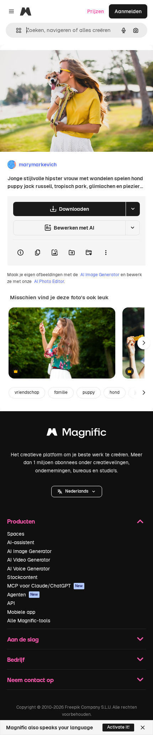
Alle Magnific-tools (28, 620)
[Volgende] (143, 343)
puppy (89, 392)
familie (61, 392)
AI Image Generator (100, 275)
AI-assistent (20, 542)
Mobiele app (21, 612)
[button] (76, 491)
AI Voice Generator (28, 568)
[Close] (142, 727)
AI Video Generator (28, 560)
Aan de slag (23, 639)
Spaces (15, 534)
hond (115, 392)
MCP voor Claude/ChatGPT (45, 586)
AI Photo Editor (49, 281)
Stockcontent (22, 577)
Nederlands (76, 491)
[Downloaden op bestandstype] (133, 209)
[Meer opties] (106, 253)
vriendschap (27, 392)
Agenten (22, 594)
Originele (47, 61)
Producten (21, 521)
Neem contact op (30, 679)
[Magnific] (76, 433)
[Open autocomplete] (16, 30)
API (11, 603)
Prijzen (95, 11)
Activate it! (118, 727)
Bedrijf (16, 659)
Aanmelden (128, 11)
